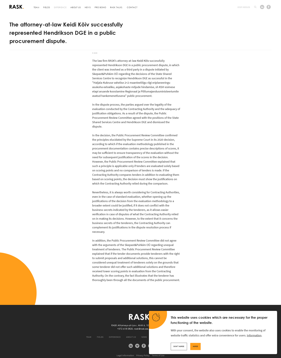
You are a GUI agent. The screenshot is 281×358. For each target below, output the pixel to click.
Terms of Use (158, 355)
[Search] (255, 7)
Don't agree (179, 346)
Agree (195, 346)
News (88, 7)
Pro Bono (100, 7)
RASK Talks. (116, 7)
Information (254, 335)
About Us (75, 7)
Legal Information (125, 355)
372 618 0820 (126, 328)
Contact (132, 7)
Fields (46, 7)
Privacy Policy (143, 355)
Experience (60, 7)
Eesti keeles (244, 7)
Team (36, 7)
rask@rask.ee (141, 328)
